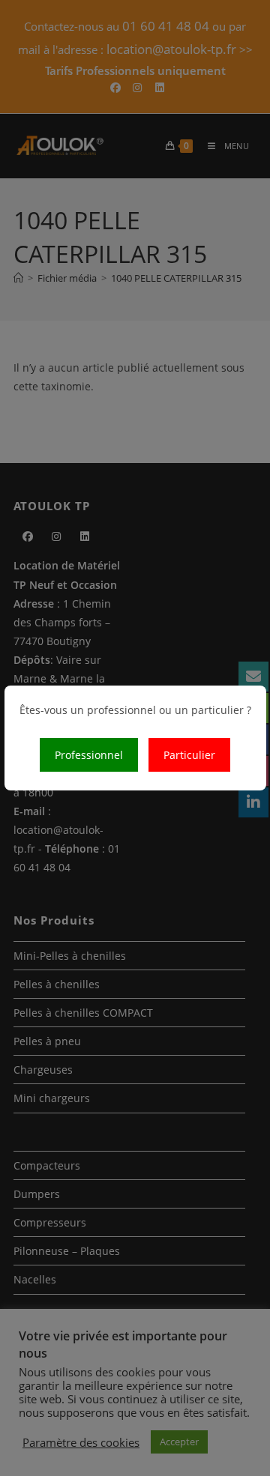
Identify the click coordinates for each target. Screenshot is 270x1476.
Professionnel (89, 755)
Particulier (189, 755)
